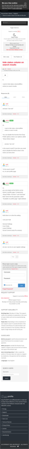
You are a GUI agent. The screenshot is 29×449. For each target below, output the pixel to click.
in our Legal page (17, 8)
